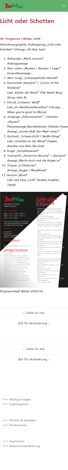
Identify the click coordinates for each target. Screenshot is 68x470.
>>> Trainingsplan (15, 404)
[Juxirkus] (13, 5)
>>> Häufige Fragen (17, 399)
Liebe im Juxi (35, 312)
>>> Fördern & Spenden (19, 420)
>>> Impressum (13, 441)
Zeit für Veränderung (32, 323)
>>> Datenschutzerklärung (21, 446)
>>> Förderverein (15, 425)
